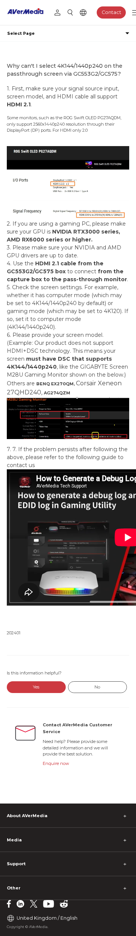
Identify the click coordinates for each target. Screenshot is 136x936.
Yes (36, 687)
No (97, 687)
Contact (111, 12)
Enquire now (56, 763)
